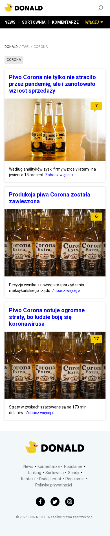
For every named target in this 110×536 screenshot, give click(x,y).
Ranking (34, 472)
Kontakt (28, 479)
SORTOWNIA (33, 22)
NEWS (10, 22)
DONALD (11, 47)
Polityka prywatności (53, 485)
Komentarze (49, 466)
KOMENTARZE (65, 22)
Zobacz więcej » (59, 175)
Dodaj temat (50, 479)
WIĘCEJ (92, 22)
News (28, 466)
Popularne (73, 466)
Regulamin (75, 479)
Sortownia (54, 472)
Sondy (73, 472)
